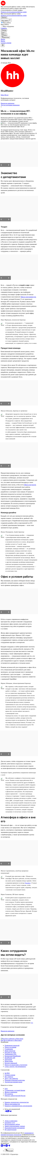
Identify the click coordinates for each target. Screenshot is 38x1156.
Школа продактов (30, 485)
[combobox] (9, 1150)
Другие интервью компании (10, 105)
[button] (3, 39)
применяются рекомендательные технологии (17, 1134)
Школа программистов (28, 297)
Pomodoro (28, 883)
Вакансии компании (7, 103)
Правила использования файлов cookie (14, 15)
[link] (4, 35)
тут (32, 1023)
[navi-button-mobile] (3, 45)
